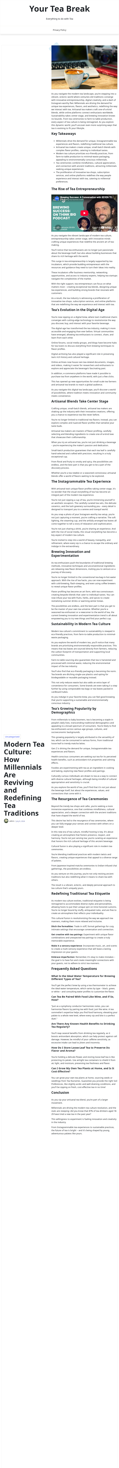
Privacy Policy (59, 30)
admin (11, 821)
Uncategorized (12, 736)
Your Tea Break (59, 8)
